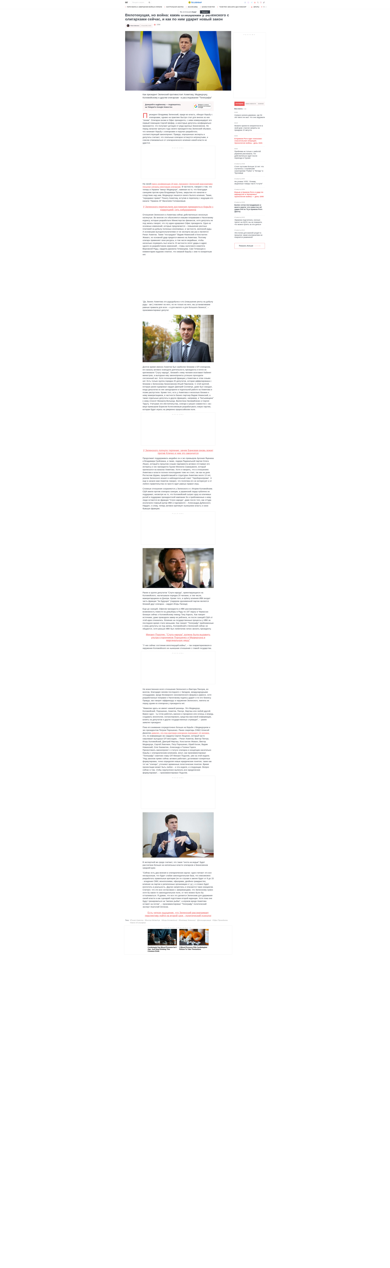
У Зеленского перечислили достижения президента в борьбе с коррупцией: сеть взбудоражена (178, 208)
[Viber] (248, 2)
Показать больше (246, 246)
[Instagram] (260, 2)
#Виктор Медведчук (152, 920)
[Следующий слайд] (266, 7)
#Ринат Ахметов (136, 920)
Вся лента (238, 109)
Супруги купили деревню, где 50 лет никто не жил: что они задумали (249, 116)
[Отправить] (149, 2)
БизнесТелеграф (208, 7)
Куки (194, 12)
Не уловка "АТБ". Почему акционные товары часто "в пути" (248, 183)
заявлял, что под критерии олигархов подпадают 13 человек (180, 733)
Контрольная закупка (175, 7)
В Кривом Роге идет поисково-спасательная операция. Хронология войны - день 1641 (248, 141)
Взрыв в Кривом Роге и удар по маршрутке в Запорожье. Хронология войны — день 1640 (249, 194)
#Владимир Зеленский (187, 920)
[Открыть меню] (126, 2)
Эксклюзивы (193, 7)
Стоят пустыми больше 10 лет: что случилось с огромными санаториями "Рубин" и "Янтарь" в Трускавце (249, 170)
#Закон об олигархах (138, 923)
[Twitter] (257, 2)
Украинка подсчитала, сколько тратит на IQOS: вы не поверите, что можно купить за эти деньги (248, 222)
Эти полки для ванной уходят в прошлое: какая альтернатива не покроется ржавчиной (248, 235)
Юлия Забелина (134, 25)
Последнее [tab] (239, 103)
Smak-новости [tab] (251, 103)
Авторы (256, 7)
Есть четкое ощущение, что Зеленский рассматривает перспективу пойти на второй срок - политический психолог (178, 914)
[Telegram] (251, 2)
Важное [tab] (261, 103)
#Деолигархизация (204, 920)
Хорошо (205, 12)
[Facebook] (245, 2)
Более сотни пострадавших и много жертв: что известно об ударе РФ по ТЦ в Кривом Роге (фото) (248, 208)
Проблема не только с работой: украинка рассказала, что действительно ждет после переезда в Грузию (247, 155)
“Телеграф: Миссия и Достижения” (232, 7)
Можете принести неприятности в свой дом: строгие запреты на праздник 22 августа (248, 128)
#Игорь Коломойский (169, 920)
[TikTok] (263, 2)
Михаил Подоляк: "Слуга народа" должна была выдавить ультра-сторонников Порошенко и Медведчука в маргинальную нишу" (178, 637)
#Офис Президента (220, 920)
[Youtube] (254, 2)
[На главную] (195, 2)
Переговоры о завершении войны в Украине (144, 7)
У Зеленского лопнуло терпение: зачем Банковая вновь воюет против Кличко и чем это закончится (178, 452)
